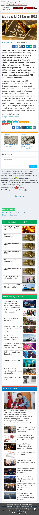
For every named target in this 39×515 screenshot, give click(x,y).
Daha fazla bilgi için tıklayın (19, 513)
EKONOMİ (6, 42)
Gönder (32, 167)
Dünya (25, 8)
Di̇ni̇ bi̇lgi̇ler (17, 8)
